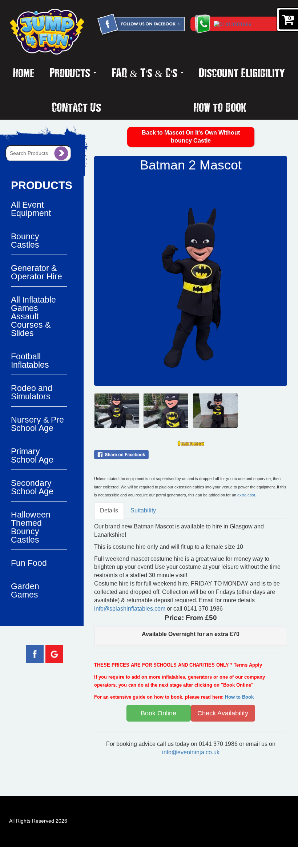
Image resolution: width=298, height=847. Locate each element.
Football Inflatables (30, 360)
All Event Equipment (31, 209)
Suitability (143, 510)
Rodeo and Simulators (31, 392)
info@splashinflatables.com (129, 609)
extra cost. (246, 495)
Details (109, 510)
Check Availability (222, 713)
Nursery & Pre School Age (37, 424)
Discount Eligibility (242, 72)
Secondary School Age (32, 487)
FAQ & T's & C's (146, 72)
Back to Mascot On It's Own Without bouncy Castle (191, 136)
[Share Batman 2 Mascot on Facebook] (190, 454)
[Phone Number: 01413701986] (251, 24)
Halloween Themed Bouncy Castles (31, 527)
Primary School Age (32, 455)
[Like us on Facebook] (35, 653)
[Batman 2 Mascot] (190, 279)
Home (23, 72)
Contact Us (76, 106)
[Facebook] (141, 25)
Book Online (158, 713)
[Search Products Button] (61, 153)
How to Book (220, 106)
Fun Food (29, 563)
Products (71, 72)
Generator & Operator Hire (36, 272)
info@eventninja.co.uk (191, 752)
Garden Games (25, 590)
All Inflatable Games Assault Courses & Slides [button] (33, 316)
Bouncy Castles (25, 240)
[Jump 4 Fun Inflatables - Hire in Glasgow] (47, 32)
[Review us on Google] (54, 653)
